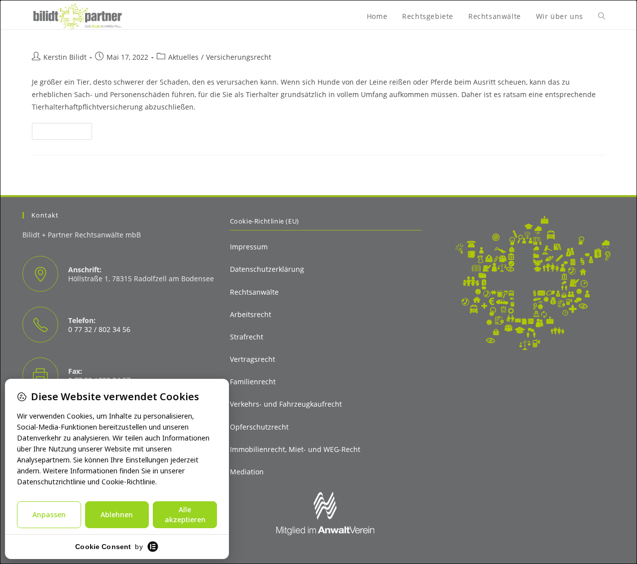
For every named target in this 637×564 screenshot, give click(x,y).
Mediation (247, 471)
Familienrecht (253, 381)
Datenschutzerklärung (267, 269)
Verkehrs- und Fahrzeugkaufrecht (286, 404)
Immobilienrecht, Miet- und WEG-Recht (295, 449)
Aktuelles (183, 57)
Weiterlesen (66, 131)
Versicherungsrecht (238, 57)
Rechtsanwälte (254, 292)
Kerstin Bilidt (65, 57)
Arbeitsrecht (250, 314)
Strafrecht (246, 336)
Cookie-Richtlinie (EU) (264, 221)
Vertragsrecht (252, 359)
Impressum (249, 246)
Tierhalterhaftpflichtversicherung (132, 33)
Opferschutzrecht (259, 427)
